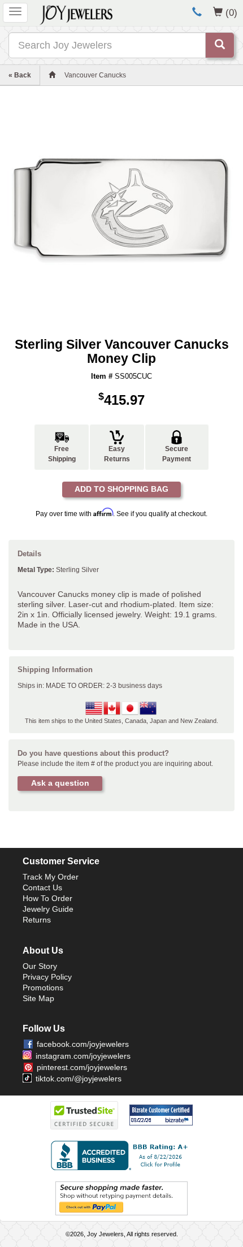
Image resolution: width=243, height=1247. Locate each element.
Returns (37, 919)
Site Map (38, 998)
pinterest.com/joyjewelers (82, 1067)
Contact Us (42, 887)
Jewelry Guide (48, 908)
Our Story (40, 966)
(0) (231, 12)
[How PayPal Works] (121, 1198)
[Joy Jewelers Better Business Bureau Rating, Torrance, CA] (121, 1155)
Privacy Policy (47, 976)
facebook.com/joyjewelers (83, 1044)
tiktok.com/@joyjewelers (79, 1078)
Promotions (43, 987)
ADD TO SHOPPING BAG (121, 488)
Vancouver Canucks (95, 75)
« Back (19, 75)
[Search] (220, 45)
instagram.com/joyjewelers (83, 1055)
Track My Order (51, 876)
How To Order (47, 898)
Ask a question (60, 782)
